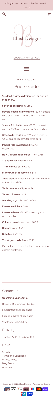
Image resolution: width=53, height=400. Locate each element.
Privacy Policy (9, 359)
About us (7, 367)
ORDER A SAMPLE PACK (27, 57)
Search (6, 352)
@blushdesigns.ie (23, 315)
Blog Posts (8, 363)
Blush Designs (25, 384)
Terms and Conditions (14, 355)
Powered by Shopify (41, 384)
